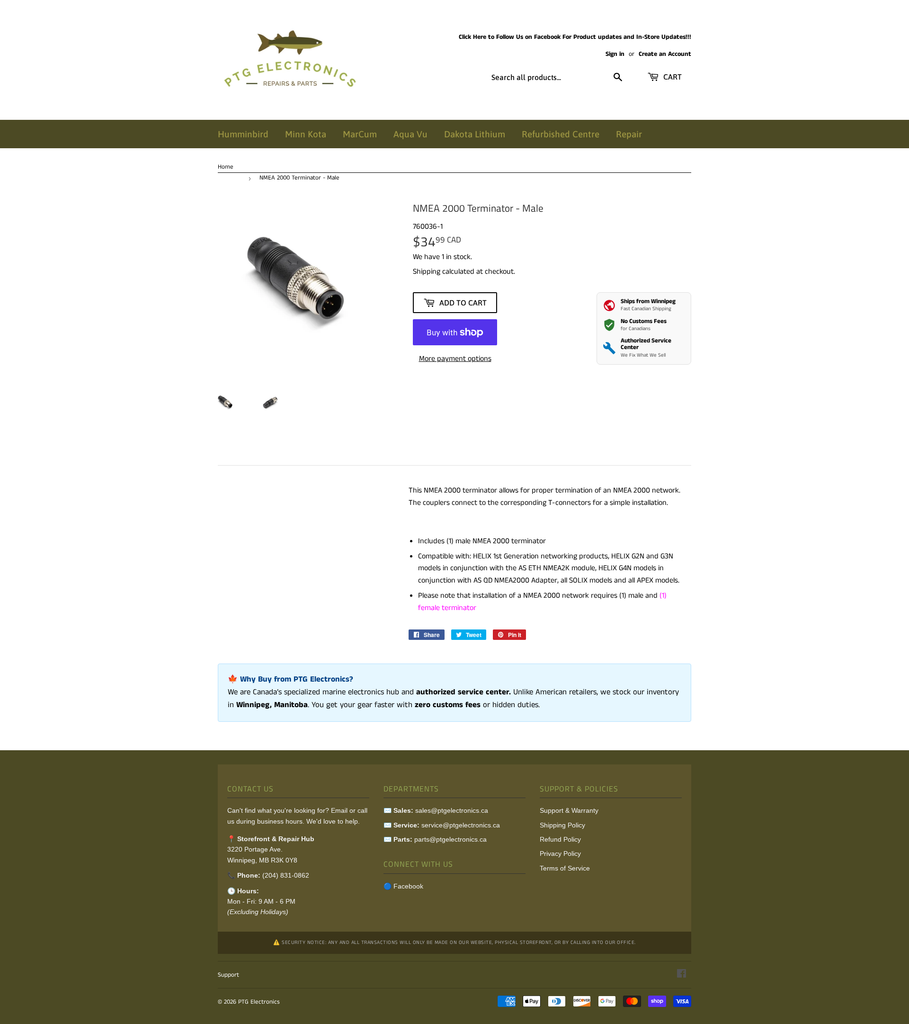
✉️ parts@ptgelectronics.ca (435, 839)
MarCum (360, 134)
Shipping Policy (562, 825)
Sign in (615, 54)
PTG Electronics (259, 1001)
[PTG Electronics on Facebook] (681, 975)
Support (228, 974)
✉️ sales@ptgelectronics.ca (435, 810)
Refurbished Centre (560, 134)
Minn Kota (305, 134)
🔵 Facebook (403, 886)
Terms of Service (565, 868)
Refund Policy (560, 839)
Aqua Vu (410, 134)
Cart (671, 76)
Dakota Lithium (474, 134)
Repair (629, 134)
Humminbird (243, 134)
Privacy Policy (560, 853)
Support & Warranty (569, 810)
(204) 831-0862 (285, 875)
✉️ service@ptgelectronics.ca (441, 825)
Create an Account (665, 54)
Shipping (426, 271)
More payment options (455, 358)
